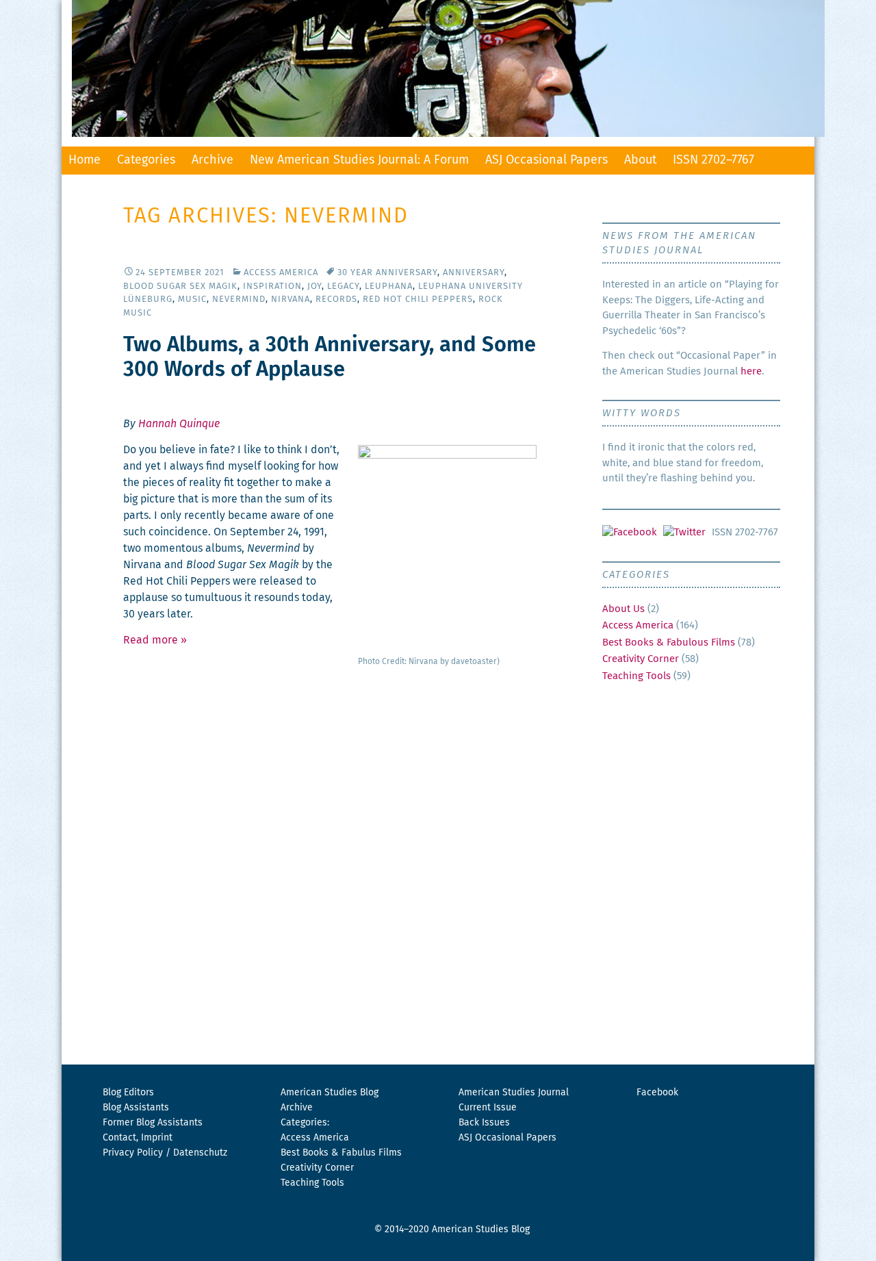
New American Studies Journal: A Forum (359, 160)
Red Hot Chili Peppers (418, 299)
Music (192, 299)
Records (336, 299)
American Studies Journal (514, 1092)
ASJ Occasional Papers (546, 160)
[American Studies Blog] (438, 68)
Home (84, 160)
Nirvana (290, 299)
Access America (281, 272)
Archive (212, 160)
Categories (146, 160)
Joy (314, 286)
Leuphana (389, 286)
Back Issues (484, 1123)
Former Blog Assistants (153, 1123)
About (640, 160)
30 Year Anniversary (387, 272)
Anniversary (473, 272)
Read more (155, 640)
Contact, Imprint (137, 1138)
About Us (623, 609)
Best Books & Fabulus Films (341, 1153)
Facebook (657, 1092)
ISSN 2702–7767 (713, 160)
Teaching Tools (636, 676)
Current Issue (488, 1107)
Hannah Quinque (179, 423)
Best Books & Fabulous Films (668, 642)
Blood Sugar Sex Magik (180, 286)
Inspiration (272, 286)
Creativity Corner (640, 659)
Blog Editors (128, 1092)
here (751, 371)
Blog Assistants (136, 1107)
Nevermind (239, 299)
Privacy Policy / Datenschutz (165, 1153)
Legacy (343, 286)
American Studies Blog (329, 1092)
